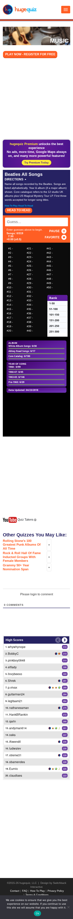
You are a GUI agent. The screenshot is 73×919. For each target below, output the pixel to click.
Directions (14, 179)
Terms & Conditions (36, 894)
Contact (14, 890)
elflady (12, 667)
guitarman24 (16, 694)
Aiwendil (15, 741)
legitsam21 (15, 701)
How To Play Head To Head (19, 205)
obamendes (17, 762)
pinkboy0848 (16, 660)
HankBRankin (18, 714)
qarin (12, 721)
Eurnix (13, 768)
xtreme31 (15, 755)
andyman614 (18, 728)
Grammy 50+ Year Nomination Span (16, 567)
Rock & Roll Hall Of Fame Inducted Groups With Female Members (22, 557)
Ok (37, 913)
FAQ (24, 890)
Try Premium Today (36, 162)
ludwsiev (15, 748)
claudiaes (15, 775)
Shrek (12, 680)
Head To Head (18, 210)
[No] (68, 907)
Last (58, 640)
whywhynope (16, 647)
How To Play (37, 890)
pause (54, 231)
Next (64, 640)
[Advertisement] (36, 99)
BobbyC (13, 653)
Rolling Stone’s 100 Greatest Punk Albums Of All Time (22, 544)
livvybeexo (15, 674)
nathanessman (19, 708)
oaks (12, 735)
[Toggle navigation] (65, 9)
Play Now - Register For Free (30, 54)
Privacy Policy (56, 890)
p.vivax (12, 687)
